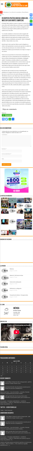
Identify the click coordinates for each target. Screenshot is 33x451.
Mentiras (12, 269)
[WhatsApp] (31, 21)
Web (3, 158)
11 (7, 368)
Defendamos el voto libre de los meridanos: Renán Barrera (15, 12)
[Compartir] (31, 24)
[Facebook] (31, 14)
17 (2, 370)
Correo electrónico (6, 153)
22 (25, 370)
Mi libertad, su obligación (15, 288)
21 (21, 370)
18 (7, 370)
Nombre (4, 148)
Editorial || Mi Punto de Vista (16, 275)
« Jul (1, 375)
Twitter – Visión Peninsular (8, 407)
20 (16, 370)
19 (11, 370)
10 (2, 368)
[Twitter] (31, 18)
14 (21, 368)
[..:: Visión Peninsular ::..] (16, 4)
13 (16, 368)
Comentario (4, 134)
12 (11, 368)
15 (25, 368)
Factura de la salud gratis (15, 282)
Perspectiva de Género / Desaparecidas (19, 295)
